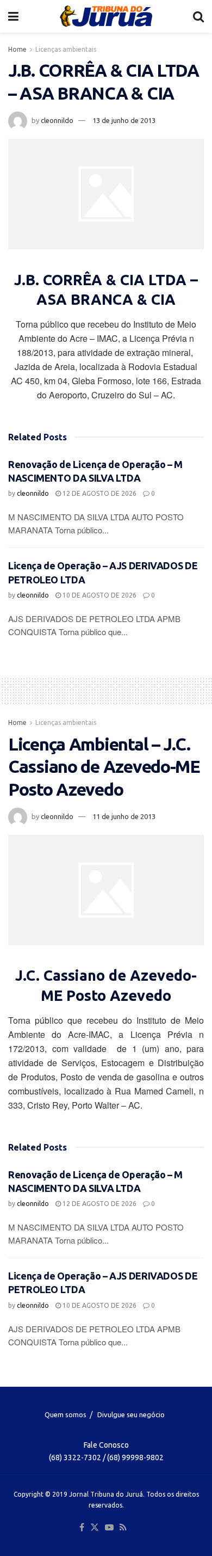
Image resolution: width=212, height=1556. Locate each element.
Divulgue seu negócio (131, 1414)
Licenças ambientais (65, 49)
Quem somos (65, 1414)
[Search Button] (198, 16)
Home (17, 49)
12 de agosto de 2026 (98, 493)
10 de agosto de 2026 (98, 595)
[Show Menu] (13, 16)
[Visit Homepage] (106, 16)
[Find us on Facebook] (81, 1528)
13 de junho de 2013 (123, 120)
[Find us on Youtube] (109, 1528)
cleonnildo (57, 120)
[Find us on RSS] (123, 1528)
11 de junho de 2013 (123, 816)
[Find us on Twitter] (94, 1528)
